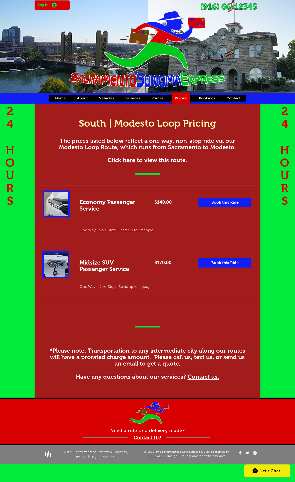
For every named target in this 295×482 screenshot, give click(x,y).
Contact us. (203, 376)
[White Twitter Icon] (247, 453)
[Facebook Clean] (240, 453)
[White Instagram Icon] (255, 453)
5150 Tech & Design (163, 456)
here (129, 160)
